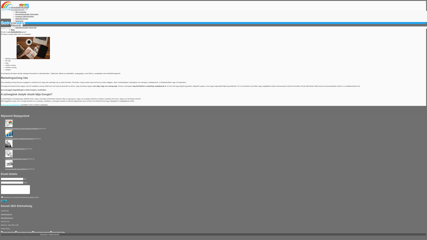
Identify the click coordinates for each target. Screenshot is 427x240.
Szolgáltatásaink (18, 10)
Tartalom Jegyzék (54, 234)
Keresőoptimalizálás (19, 7)
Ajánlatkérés (16, 32)
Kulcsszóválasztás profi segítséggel (16, 169)
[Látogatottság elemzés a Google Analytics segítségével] (9, 126)
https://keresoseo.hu (7, 218)
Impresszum (44, 234)
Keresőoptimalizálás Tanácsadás (26, 14)
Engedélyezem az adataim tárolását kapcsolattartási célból (21, 197)
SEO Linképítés (20, 12)
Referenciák (16, 25)
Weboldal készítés (21, 19)
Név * (25, 179)
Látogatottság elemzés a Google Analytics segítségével (22, 128)
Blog (13, 30)
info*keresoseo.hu (6, 214)
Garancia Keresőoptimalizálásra (15, 149)
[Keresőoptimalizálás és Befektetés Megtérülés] (9, 136)
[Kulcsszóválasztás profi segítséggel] (9, 167)
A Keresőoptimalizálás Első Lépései (16, 159)
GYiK (13, 23)
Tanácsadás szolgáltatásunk (11, 105)
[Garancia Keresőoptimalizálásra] (9, 146)
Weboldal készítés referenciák (25, 27)
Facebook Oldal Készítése (24, 16)
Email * (26, 182)
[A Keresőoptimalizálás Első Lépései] (9, 157)
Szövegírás (19, 21)
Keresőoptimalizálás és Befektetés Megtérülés (19, 139)
